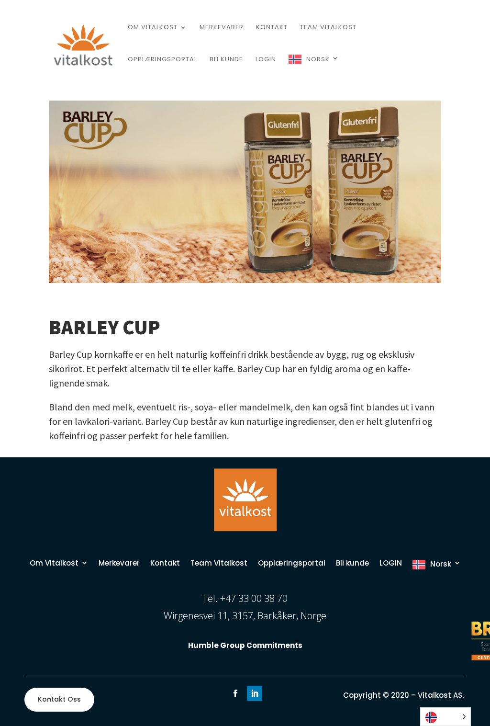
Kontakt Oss (59, 699)
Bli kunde (226, 60)
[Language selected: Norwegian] (445, 716)
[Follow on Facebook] (235, 693)
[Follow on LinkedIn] (254, 693)
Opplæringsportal (162, 60)
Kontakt (272, 28)
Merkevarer (222, 28)
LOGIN (266, 60)
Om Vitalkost (153, 28)
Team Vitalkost (328, 28)
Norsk (318, 59)
